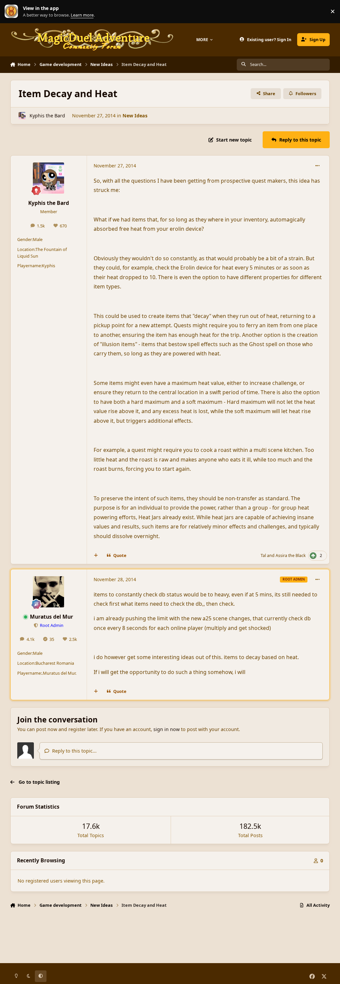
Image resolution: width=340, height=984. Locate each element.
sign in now (166, 729)
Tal (263, 555)
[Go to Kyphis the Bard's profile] (22, 115)
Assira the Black (291, 555)
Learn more (13, 11)
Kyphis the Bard (47, 115)
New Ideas (135, 115)
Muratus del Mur (51, 616)
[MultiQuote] (95, 555)
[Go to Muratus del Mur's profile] (48, 591)
